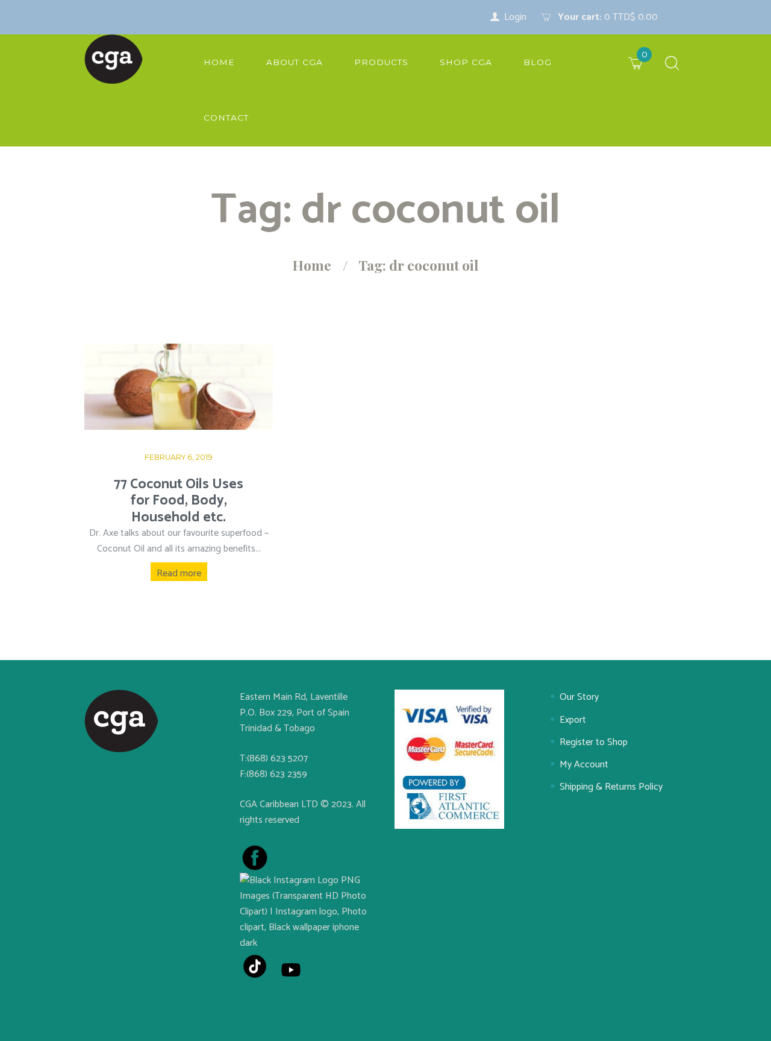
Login (515, 17)
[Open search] (672, 64)
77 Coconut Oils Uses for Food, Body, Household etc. (178, 501)
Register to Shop (594, 742)
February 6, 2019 (179, 457)
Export (573, 720)
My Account (584, 764)
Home (312, 265)
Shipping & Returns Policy (611, 787)
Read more (179, 573)
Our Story (579, 697)
